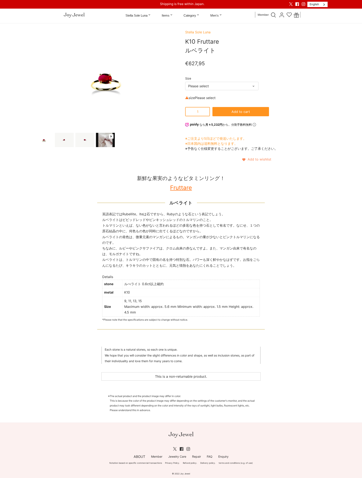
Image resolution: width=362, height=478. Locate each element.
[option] (43, 140)
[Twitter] (291, 4)
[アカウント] (282, 14)
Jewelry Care (177, 456)
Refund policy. (190, 463)
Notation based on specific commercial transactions (135, 463)
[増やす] (206, 111)
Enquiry (223, 456)
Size (188, 78)
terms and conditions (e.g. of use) (236, 463)
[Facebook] (297, 4)
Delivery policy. (208, 463)
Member (263, 14)
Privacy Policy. (172, 463)
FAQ (209, 456)
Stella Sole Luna (198, 32)
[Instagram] (303, 4)
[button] (256, 159)
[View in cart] (296, 15)
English (314, 4)
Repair (196, 456)
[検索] (273, 14)
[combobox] (317, 4)
